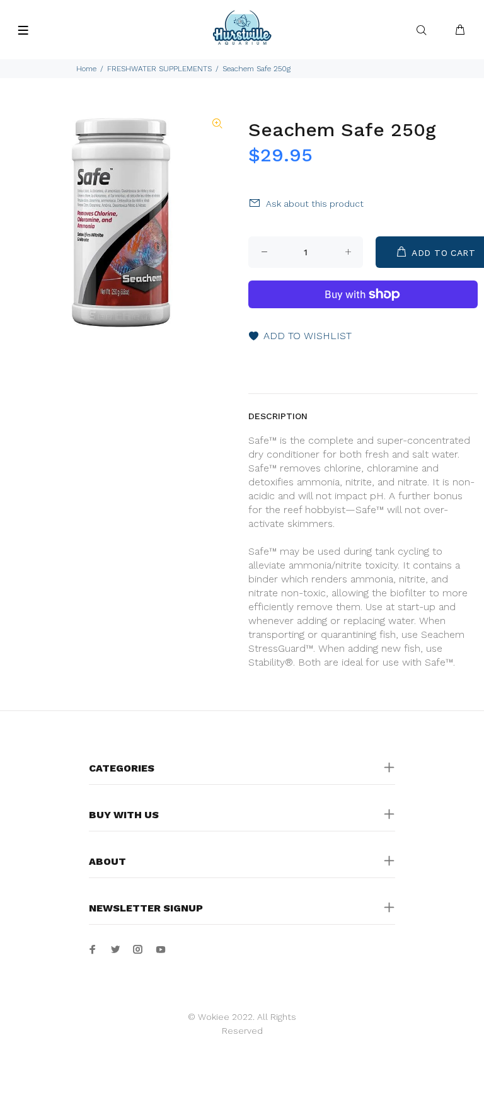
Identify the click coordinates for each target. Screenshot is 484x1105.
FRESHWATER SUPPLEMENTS (159, 68)
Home (86, 68)
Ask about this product (315, 204)
